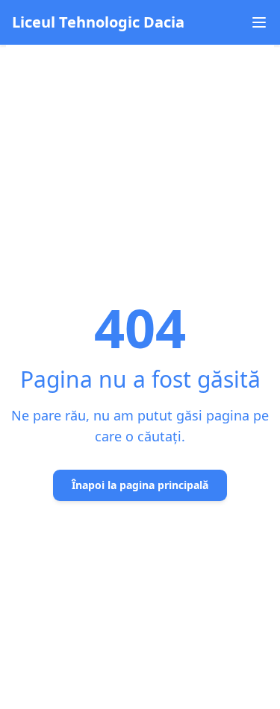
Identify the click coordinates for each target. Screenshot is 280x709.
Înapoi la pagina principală (140, 485)
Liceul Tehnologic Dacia (98, 22)
